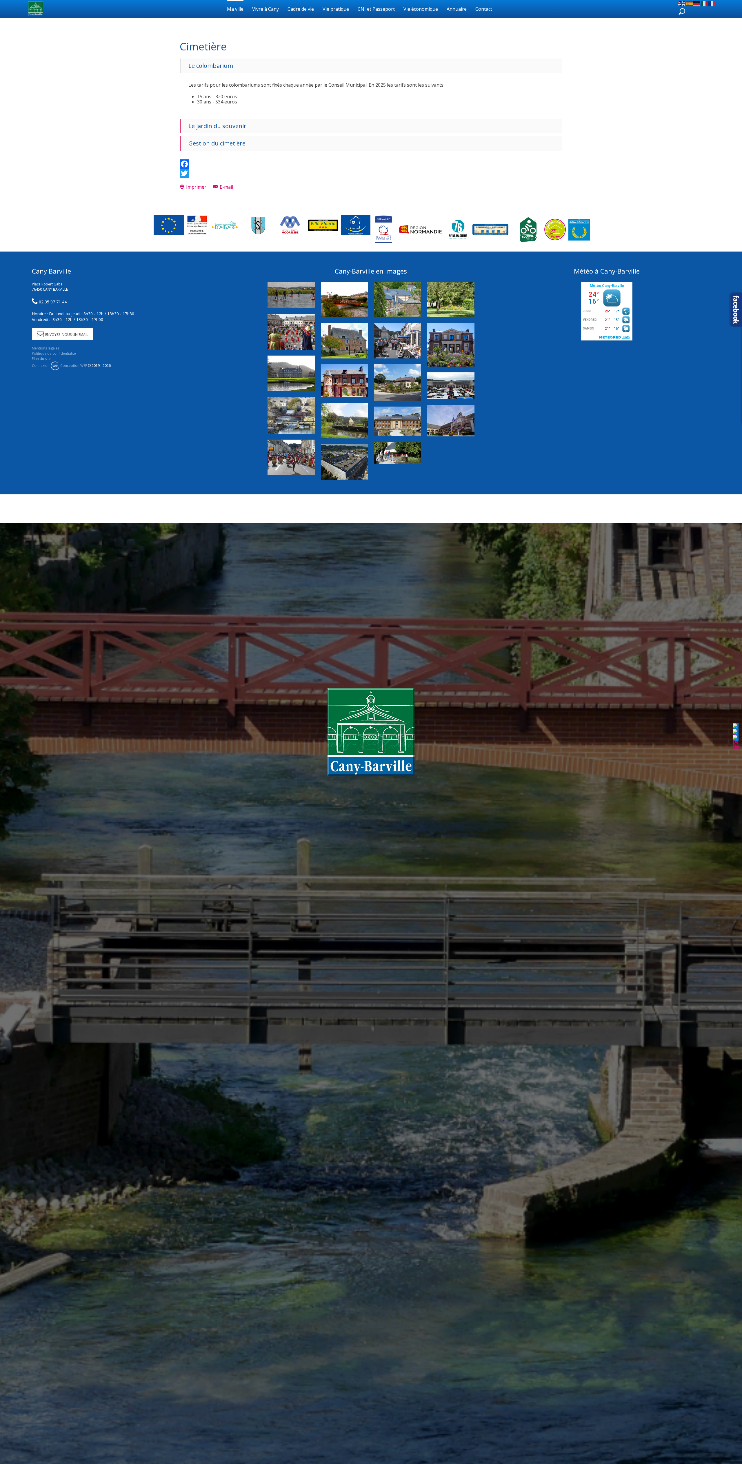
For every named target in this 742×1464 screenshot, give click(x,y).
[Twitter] (371, 173)
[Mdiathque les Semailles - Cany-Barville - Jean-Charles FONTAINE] (344, 340)
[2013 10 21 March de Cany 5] (450, 385)
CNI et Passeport (376, 9)
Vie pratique (336, 9)
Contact (483, 9)
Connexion (41, 365)
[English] (682, 3)
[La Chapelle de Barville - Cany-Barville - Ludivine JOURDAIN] (397, 453)
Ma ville (235, 9)
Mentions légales (45, 348)
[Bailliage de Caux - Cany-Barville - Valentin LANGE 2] (397, 421)
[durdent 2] (344, 299)
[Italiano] (704, 3)
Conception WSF (73, 365)
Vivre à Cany (265, 9)
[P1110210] (397, 382)
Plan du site (41, 358)
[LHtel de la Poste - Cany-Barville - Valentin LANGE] (450, 345)
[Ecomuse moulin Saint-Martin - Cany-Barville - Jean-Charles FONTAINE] (344, 380)
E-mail (226, 187)
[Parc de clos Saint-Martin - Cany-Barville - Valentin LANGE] (450, 299)
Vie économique (420, 9)
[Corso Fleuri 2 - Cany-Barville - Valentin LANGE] (291, 457)
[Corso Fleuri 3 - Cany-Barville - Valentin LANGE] (291, 331)
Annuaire (457, 9)
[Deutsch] (697, 3)
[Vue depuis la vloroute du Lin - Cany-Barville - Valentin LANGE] (291, 415)
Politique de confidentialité (54, 353)
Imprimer (196, 187)
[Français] (712, 3)
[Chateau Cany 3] (291, 373)
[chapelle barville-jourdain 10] (344, 420)
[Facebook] (371, 164)
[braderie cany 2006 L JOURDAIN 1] (397, 340)
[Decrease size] (736, 742)
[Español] (689, 3)
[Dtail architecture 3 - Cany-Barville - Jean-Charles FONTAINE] (397, 299)
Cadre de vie (301, 9)
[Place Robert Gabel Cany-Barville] (344, 462)
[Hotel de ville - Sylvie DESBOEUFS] (450, 420)
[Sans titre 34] (291, 295)
